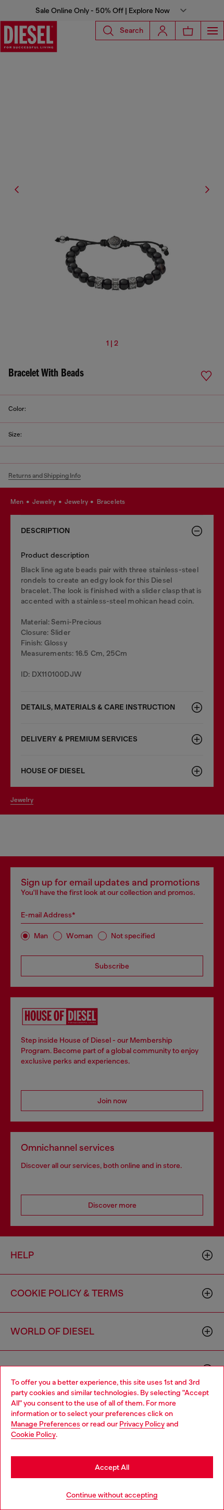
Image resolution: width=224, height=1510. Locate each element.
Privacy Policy (142, 1424)
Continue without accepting (112, 1495)
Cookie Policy (33, 1434)
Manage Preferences (45, 1424)
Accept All (112, 1467)
